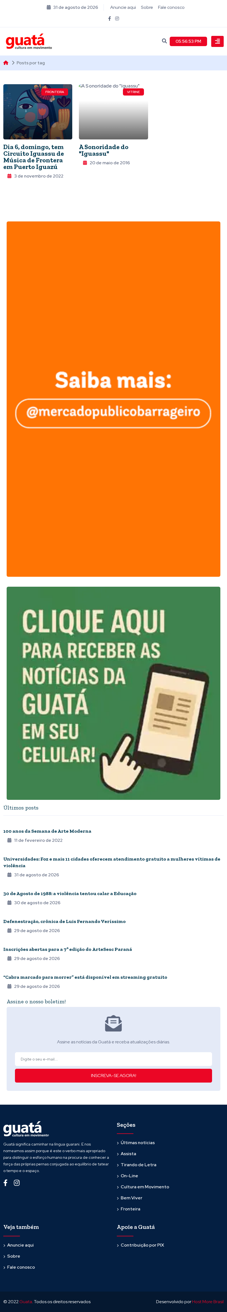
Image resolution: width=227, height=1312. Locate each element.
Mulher (10, 851)
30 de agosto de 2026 (37, 903)
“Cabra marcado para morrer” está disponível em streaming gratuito (85, 977)
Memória (11, 886)
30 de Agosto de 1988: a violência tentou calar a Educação (69, 893)
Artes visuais (16, 942)
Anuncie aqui (123, 7)
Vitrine (133, 92)
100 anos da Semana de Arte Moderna (47, 831)
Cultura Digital (18, 969)
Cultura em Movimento (145, 1187)
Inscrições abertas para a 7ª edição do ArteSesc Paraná (67, 949)
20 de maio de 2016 (110, 163)
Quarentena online (21, 823)
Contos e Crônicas (21, 914)
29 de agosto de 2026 (37, 930)
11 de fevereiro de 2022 (38, 840)
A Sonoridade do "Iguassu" (103, 150)
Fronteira (54, 92)
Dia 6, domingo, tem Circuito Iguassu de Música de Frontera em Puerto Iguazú (33, 157)
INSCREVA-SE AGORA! (113, 1075)
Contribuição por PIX (142, 1245)
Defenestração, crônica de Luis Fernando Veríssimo (64, 921)
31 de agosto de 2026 (36, 875)
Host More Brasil (208, 1302)
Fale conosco (171, 7)
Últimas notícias (138, 1143)
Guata (25, 1302)
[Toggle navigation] (217, 41)
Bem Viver (131, 1198)
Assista (128, 1154)
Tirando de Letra (138, 1165)
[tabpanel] (113, 905)
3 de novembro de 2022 (38, 176)
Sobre (147, 7)
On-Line (129, 1176)
